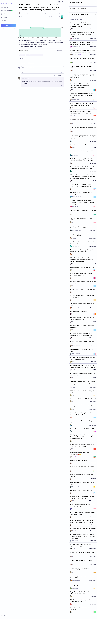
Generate (59, 50)
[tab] (22, 63)
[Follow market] (59, 2)
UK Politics (22, 55)
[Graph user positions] (46, 16)
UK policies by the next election (34, 55)
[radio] (49, 16)
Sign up (8, 25)
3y (28, 78)
